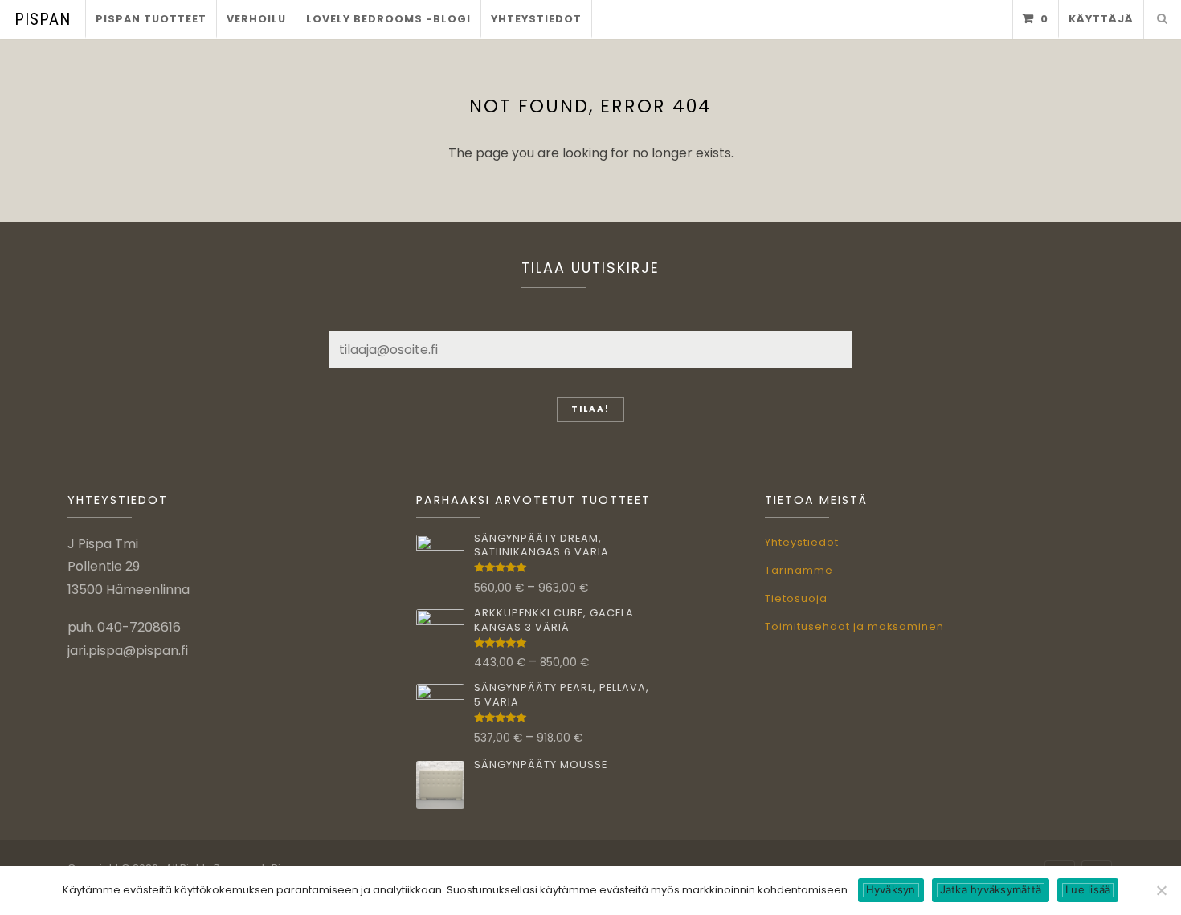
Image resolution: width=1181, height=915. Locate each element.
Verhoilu (256, 19)
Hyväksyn (891, 889)
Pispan (42, 19)
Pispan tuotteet (151, 19)
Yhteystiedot (536, 19)
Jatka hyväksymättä (991, 889)
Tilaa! (590, 409)
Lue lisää (1087, 889)
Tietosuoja (796, 598)
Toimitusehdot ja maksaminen (854, 626)
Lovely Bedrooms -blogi (388, 19)
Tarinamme (799, 570)
